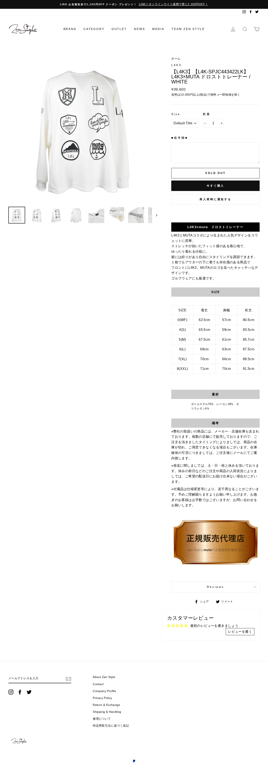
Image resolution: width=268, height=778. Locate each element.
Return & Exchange (106, 705)
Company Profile (104, 691)
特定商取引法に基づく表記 (111, 725)
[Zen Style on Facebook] (19, 692)
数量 (206, 114)
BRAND (69, 29)
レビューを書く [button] (240, 631)
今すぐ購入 (215, 185)
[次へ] (154, 215)
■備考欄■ (179, 137)
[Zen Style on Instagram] (10, 692)
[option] (134, 4)
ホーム (175, 58)
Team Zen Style (188, 29)
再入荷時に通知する (215, 199)
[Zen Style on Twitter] (29, 692)
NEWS (139, 29)
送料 (174, 94)
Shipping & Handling (107, 711)
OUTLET (119, 29)
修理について (102, 718)
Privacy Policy (102, 698)
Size (175, 114)
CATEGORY (94, 29)
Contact (98, 684)
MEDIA (158, 29)
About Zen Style (104, 677)
